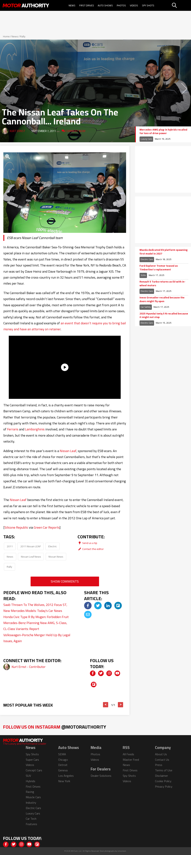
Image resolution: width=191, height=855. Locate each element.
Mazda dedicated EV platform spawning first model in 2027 (163, 251)
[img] (88, 605)
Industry (31, 802)
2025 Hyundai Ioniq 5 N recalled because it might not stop (164, 315)
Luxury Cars (146, 139)
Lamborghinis (35, 429)
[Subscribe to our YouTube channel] (117, 673)
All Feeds (128, 754)
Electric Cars (147, 259)
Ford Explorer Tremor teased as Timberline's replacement (159, 267)
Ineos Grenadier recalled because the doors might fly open (162, 299)
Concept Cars (34, 770)
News (72, 5)
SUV (28, 775)
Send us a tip (89, 542)
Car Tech (31, 818)
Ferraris (12, 429)
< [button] (106, 704)
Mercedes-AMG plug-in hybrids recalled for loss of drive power (163, 131)
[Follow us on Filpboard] (93, 684)
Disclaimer (161, 775)
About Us (161, 754)
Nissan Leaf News (31, 556)
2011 (10, 546)
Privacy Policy (163, 786)
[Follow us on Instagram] (109, 673)
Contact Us (162, 759)
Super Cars (32, 759)
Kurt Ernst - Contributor (29, 667)
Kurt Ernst (17, 131)
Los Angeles (66, 775)
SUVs (143, 275)
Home (6, 36)
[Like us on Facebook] (93, 673)
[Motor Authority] (26, 5)
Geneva (63, 770)
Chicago (63, 759)
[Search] (181, 5)
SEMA (62, 754)
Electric (52, 546)
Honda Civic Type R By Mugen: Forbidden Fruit (36, 617)
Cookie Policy (163, 781)
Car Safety (146, 307)
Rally (22, 36)
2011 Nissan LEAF (30, 546)
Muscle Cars (33, 797)
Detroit (63, 765)
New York (64, 781)
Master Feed (131, 759)
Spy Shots (148, 5)
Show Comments (65, 581)
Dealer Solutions (101, 775)
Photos (121, 5)
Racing (30, 792)
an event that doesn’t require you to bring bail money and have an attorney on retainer (64, 326)
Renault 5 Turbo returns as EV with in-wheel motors (162, 283)
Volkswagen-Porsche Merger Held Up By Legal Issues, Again (36, 638)
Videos (134, 5)
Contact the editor (93, 548)
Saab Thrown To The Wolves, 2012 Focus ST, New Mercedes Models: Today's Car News (35, 608)
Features (31, 824)
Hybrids (30, 781)
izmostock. (121, 851)
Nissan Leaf (68, 451)
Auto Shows (105, 5)
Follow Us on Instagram (54, 726)
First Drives (86, 5)
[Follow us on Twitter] (101, 673)
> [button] (121, 704)
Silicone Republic (16, 527)
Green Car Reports (47, 527)
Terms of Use (163, 770)
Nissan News (55, 556)
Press (158, 765)
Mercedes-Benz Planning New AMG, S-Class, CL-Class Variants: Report (35, 626)
